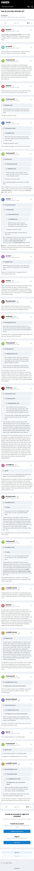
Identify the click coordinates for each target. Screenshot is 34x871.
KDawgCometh (11, 301)
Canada (8, 122)
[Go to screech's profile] (3, 256)
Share (17, 852)
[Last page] (32, 23)
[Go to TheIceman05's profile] (3, 61)
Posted (12, 31)
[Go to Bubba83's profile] (3, 30)
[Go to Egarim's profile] (3, 732)
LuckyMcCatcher (11, 588)
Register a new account (17, 831)
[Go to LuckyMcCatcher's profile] (3, 588)
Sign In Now (17, 842)
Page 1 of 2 (17, 23)
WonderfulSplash (11, 699)
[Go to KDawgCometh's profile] (3, 302)
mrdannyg (9, 316)
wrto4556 (9, 46)
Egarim (8, 732)
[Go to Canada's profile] (3, 123)
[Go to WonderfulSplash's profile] (3, 700)
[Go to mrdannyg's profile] (3, 317)
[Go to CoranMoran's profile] (3, 465)
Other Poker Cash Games (18, 17)
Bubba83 (5, 15)
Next (28, 23)
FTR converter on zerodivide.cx (9, 34)
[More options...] (31, 30)
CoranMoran (10, 465)
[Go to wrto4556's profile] (3, 47)
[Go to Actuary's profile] (3, 281)
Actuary (8, 280)
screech (8, 256)
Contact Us (17, 868)
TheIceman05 (10, 60)
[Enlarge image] (1, 245)
